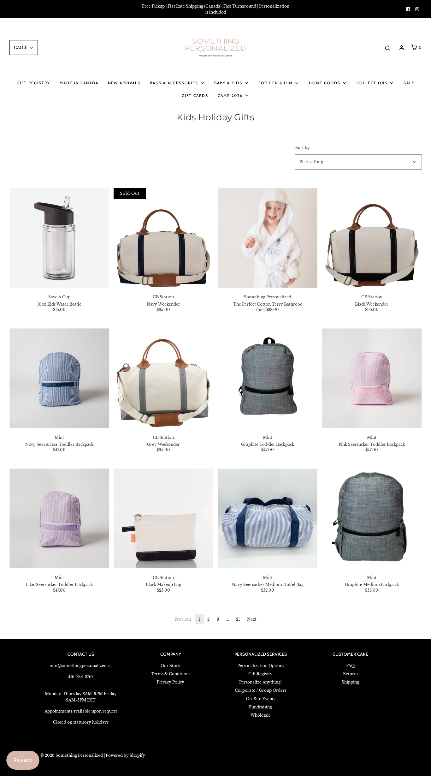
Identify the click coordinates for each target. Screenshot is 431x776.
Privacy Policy (170, 682)
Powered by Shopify (125, 755)
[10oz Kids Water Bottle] (59, 238)
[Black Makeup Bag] (163, 518)
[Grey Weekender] (163, 378)
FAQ (350, 665)
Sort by (302, 148)
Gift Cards (195, 95)
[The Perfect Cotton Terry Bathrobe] (267, 238)
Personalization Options (260, 665)
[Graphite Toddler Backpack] (267, 378)
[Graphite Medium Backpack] (372, 518)
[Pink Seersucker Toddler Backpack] (372, 378)
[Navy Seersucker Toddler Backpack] (59, 378)
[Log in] (401, 48)
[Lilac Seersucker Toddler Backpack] (59, 518)
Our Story (170, 665)
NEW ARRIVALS (124, 83)
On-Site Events (260, 698)
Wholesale (261, 715)
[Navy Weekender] (163, 238)
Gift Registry (33, 83)
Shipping (350, 682)
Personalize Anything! (260, 682)
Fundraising (260, 707)
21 (238, 619)
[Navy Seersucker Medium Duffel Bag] (267, 518)
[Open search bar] (387, 47)
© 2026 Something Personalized (71, 755)
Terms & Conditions (170, 674)
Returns (350, 674)
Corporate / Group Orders (260, 690)
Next (252, 619)
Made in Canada (79, 83)
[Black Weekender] (372, 238)
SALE (409, 83)
